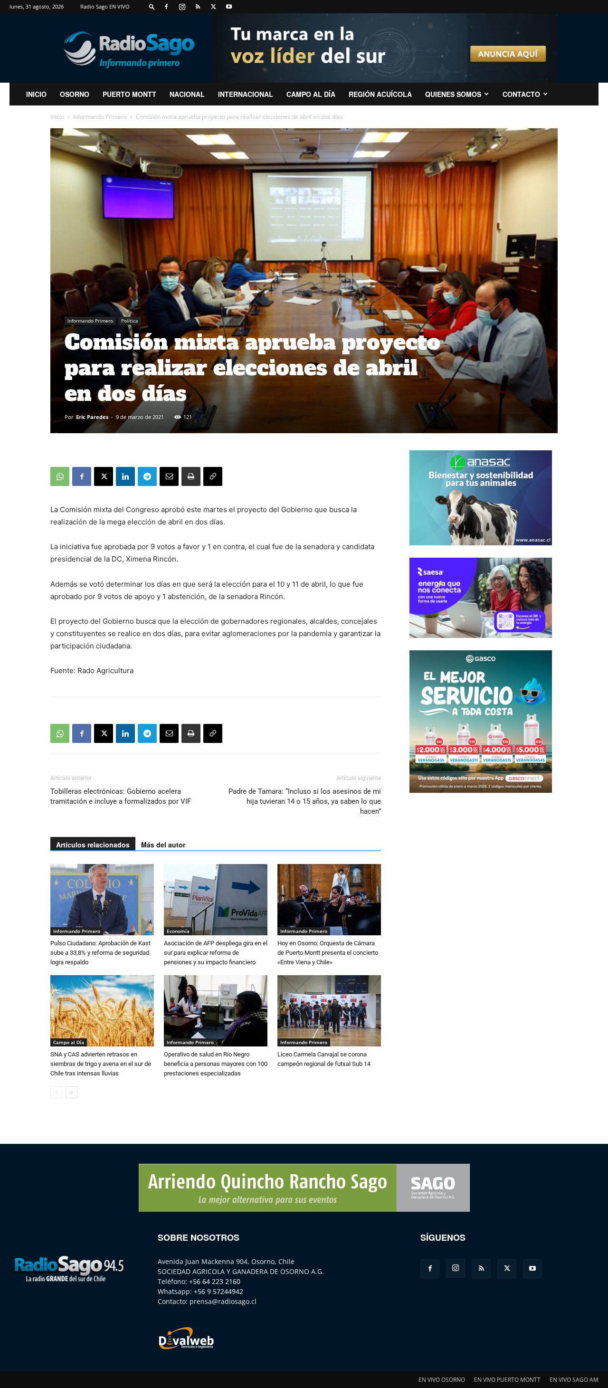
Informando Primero (100, 117)
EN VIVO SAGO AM (574, 1380)
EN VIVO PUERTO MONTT (507, 1380)
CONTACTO (521, 94)
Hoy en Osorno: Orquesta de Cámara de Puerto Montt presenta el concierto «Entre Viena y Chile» (327, 953)
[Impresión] (190, 476)
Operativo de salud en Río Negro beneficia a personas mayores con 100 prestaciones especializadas (215, 1064)
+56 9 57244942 (218, 1291)
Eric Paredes (92, 416)
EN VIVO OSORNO (441, 1380)
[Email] (169, 476)
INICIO (36, 94)
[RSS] (197, 6)
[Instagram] (182, 6)
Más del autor (163, 844)
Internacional (245, 94)
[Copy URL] (212, 476)
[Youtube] (229, 6)
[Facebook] (166, 6)
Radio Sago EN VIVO (105, 6)
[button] (152, 6)
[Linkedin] (125, 476)
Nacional (187, 94)
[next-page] (71, 1092)
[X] (213, 6)
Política (129, 320)
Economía (178, 931)
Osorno (74, 94)
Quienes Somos (453, 94)
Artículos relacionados (93, 844)
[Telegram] (147, 476)
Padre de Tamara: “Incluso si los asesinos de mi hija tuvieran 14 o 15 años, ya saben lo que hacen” (304, 801)
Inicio (57, 117)
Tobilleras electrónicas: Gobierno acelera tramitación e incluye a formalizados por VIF (120, 796)
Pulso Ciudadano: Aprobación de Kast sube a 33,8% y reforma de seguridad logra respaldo (100, 953)
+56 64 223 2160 (214, 1281)
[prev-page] (56, 1092)
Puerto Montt (129, 94)
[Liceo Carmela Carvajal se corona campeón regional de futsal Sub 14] (329, 1010)
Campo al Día (310, 94)
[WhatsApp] (59, 476)
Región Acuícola (380, 94)
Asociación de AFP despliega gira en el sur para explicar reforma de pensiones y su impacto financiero (215, 953)
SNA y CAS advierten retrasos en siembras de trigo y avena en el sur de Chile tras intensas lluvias (100, 1064)
